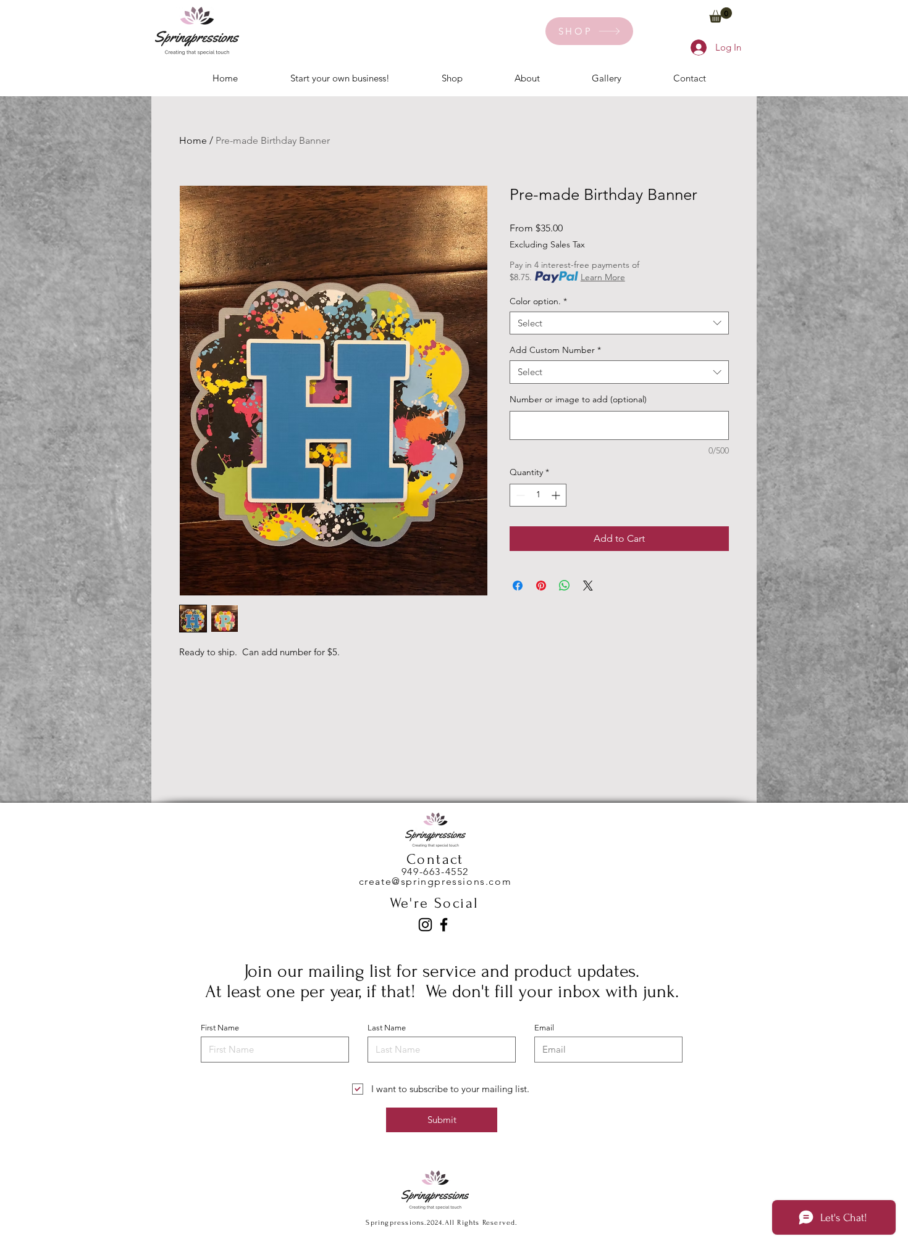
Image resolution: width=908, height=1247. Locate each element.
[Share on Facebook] (517, 585)
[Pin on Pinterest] (541, 585)
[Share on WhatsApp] (564, 585)
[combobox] (619, 323)
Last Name (387, 1028)
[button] (720, 15)
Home (193, 140)
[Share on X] (588, 585)
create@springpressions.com (435, 881)
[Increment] (557, 495)
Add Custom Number (555, 349)
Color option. (538, 301)
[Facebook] (444, 925)
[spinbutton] (538, 495)
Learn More (603, 277)
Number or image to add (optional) (578, 399)
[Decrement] (519, 495)
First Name (220, 1028)
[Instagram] (425, 925)
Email (544, 1028)
